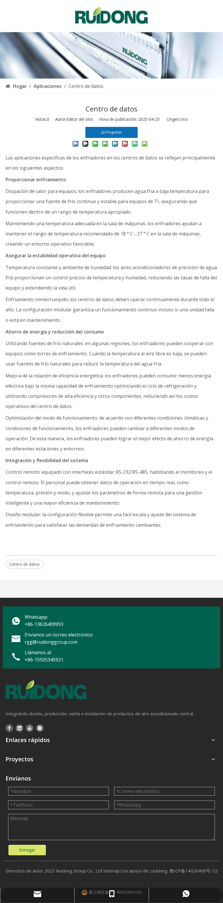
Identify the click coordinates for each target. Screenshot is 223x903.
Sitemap (111, 871)
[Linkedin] (19, 728)
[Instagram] (40, 728)
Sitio (184, 119)
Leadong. (159, 871)
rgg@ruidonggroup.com (51, 642)
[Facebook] (9, 728)
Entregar (27, 850)
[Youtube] (29, 728)
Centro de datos (24, 564)
